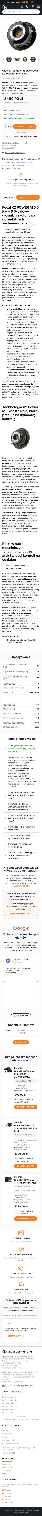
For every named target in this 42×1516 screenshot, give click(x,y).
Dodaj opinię (21, 1042)
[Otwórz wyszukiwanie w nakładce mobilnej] (21, 11)
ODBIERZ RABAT (14, 1336)
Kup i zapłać (21, 132)
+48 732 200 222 (21, 886)
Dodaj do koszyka (25, 127)
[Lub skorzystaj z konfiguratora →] (21, 174)
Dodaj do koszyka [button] (25, 1107)
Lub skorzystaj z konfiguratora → (21, 179)
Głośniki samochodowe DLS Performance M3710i (25, 1180)
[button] (38, 7)
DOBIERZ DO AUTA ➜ (28, 2)
